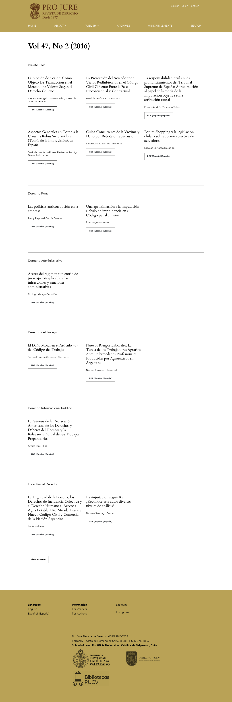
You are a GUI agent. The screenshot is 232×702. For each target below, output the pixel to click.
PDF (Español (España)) (42, 110)
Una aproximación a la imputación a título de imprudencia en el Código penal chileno (112, 211)
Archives (123, 25)
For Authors (79, 613)
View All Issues (38, 559)
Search (195, 25)
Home (32, 25)
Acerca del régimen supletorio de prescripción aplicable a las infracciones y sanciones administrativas (53, 280)
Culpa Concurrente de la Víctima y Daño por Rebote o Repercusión (113, 134)
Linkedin (121, 604)
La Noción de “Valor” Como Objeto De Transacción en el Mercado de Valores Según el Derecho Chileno (50, 84)
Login (185, 6)
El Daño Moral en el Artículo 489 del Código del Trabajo (53, 347)
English (32, 609)
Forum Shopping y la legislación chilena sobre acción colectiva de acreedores (169, 136)
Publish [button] (90, 25)
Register (174, 6)
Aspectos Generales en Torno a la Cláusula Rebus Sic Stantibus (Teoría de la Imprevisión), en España (53, 138)
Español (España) (38, 613)
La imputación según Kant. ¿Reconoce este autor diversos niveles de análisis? (108, 501)
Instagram (122, 612)
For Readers (79, 609)
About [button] (59, 25)
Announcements (160, 25)
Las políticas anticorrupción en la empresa (53, 208)
